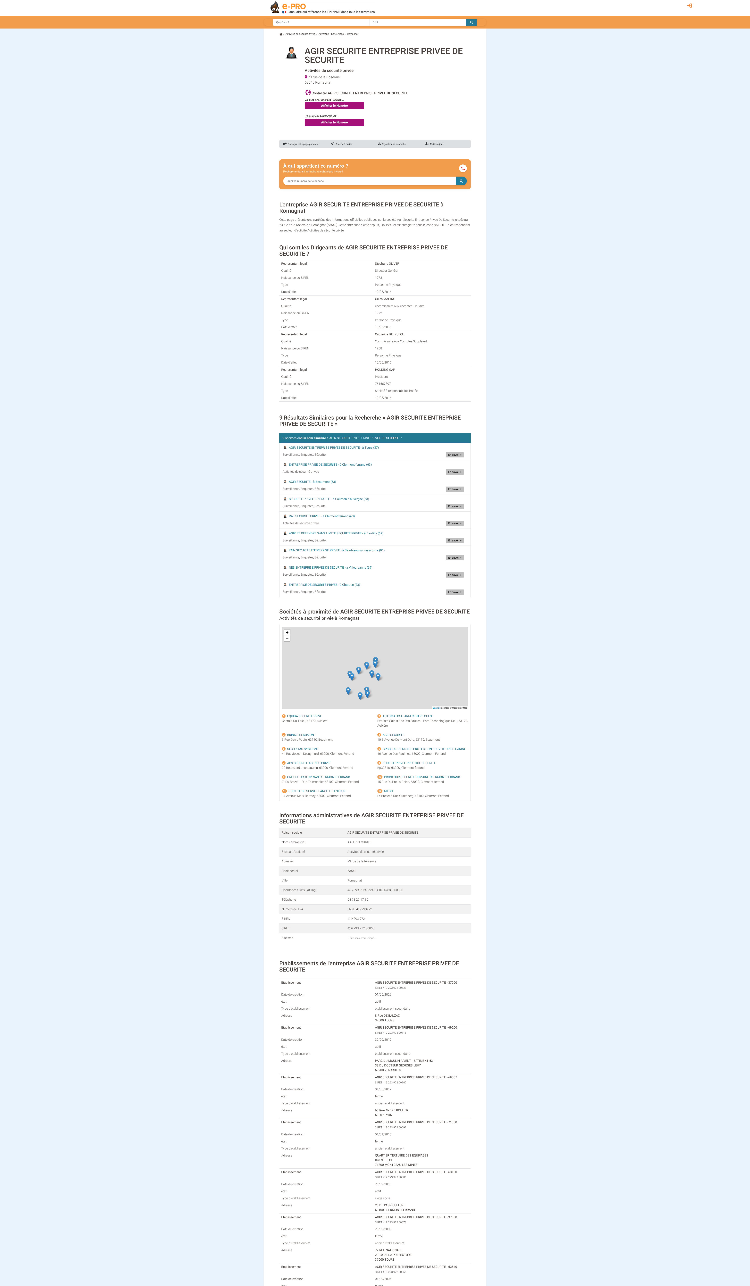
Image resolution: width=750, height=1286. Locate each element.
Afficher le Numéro (334, 105)
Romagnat (352, 33)
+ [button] (287, 632)
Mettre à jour (436, 144)
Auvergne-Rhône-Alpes (331, 33)
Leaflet (436, 707)
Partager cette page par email (303, 144)
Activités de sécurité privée (300, 33)
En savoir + (455, 454)
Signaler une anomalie (393, 144)
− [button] (287, 638)
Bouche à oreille (343, 144)
